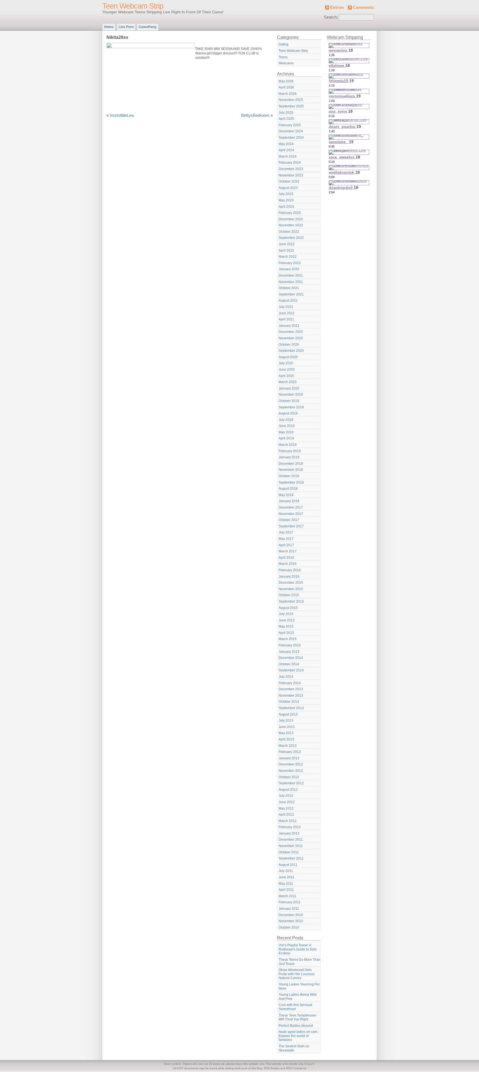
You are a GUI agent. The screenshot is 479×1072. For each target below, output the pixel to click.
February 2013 (290, 752)
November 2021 (291, 282)
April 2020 (286, 376)
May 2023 (286, 200)
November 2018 (291, 470)
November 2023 (291, 175)
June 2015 (287, 620)
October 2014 (289, 664)
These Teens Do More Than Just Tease (299, 962)
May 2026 (286, 81)
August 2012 (288, 790)
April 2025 (286, 119)
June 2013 (287, 727)
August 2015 (288, 608)
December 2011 (291, 839)
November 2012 (291, 771)
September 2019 (291, 407)
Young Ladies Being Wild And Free (298, 997)
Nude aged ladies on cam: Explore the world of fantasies (298, 1036)
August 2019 (288, 413)
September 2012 (291, 783)
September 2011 (291, 858)
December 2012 (291, 764)
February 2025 (290, 125)
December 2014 (291, 658)
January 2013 (289, 758)
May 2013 (286, 733)
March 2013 (288, 746)
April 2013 (286, 739)
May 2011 (286, 884)
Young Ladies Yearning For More (299, 986)
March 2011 (287, 896)
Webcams (286, 63)
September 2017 (291, 526)
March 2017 (288, 551)
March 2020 (288, 382)
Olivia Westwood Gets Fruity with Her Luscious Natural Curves (297, 974)
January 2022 (289, 269)
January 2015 (289, 652)
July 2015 (286, 614)
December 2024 (291, 131)
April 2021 (286, 319)
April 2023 (286, 207)
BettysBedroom (255, 115)
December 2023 (291, 169)
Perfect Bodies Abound (296, 1026)
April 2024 (286, 150)
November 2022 (291, 225)
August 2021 (288, 300)
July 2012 (286, 796)
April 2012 (286, 814)
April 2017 (286, 545)
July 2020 (286, 363)
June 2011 (286, 877)
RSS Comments (296, 1068)
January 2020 (289, 388)
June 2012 (287, 802)
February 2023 (290, 213)
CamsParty (148, 27)
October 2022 (289, 232)
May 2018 (286, 495)
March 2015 (288, 639)
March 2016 (288, 564)
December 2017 (291, 507)
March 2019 (288, 445)
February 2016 (290, 570)
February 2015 (290, 645)
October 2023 (289, 181)
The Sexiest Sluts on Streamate (294, 1048)
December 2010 (291, 915)
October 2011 (289, 852)
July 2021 (286, 307)
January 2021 (289, 326)
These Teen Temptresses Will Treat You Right (297, 1017)
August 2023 (288, 188)
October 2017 (289, 520)
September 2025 (291, 106)
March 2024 (288, 156)
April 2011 (286, 890)
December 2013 (291, 689)
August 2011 (288, 865)
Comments (363, 7)
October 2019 (289, 401)
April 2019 (286, 438)
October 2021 (289, 288)
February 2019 (290, 451)
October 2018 (289, 476)
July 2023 (286, 194)
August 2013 (288, 714)
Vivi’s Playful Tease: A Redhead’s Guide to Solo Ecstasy (298, 949)
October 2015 (289, 595)
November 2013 (291, 695)
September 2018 (291, 482)
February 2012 (290, 827)
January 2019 (289, 457)
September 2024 (291, 138)
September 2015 (291, 601)
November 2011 (291, 846)
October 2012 (289, 777)
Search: (331, 17)
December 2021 (291, 275)
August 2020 (288, 357)
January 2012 (289, 833)
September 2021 (291, 294)
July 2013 (286, 720)
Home (109, 27)
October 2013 (289, 702)
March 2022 (288, 257)
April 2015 (286, 633)
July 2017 (286, 532)
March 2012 (288, 821)
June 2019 (287, 426)
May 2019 (286, 432)
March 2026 (288, 94)
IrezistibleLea (122, 115)
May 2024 (286, 144)
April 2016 (286, 558)
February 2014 (290, 683)
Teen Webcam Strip (132, 6)
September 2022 (291, 238)
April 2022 (286, 250)
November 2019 (291, 394)
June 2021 (287, 313)
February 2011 (289, 902)
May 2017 (286, 539)
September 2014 (291, 670)
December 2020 (291, 332)
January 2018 (289, 501)
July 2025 (286, 113)
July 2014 (286, 677)
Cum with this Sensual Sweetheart (295, 1007)
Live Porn (126, 27)
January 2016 (289, 576)
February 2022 (290, 263)
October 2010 (289, 927)
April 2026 (286, 87)
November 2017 (291, 514)
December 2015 (291, 583)
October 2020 (289, 345)
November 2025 (291, 100)
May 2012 (286, 808)
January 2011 (289, 909)
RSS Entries (271, 1068)
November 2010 (291, 921)
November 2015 (291, 589)
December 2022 (291, 219)
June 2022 (287, 244)
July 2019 (286, 420)
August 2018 (288, 489)
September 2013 (291, 708)
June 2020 (287, 369)
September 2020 (291, 351)
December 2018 (291, 464)
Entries (337, 7)
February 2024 (290, 163)
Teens (283, 57)
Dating (284, 44)
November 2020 (291, 338)
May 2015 (286, 626)
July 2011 (286, 871)
